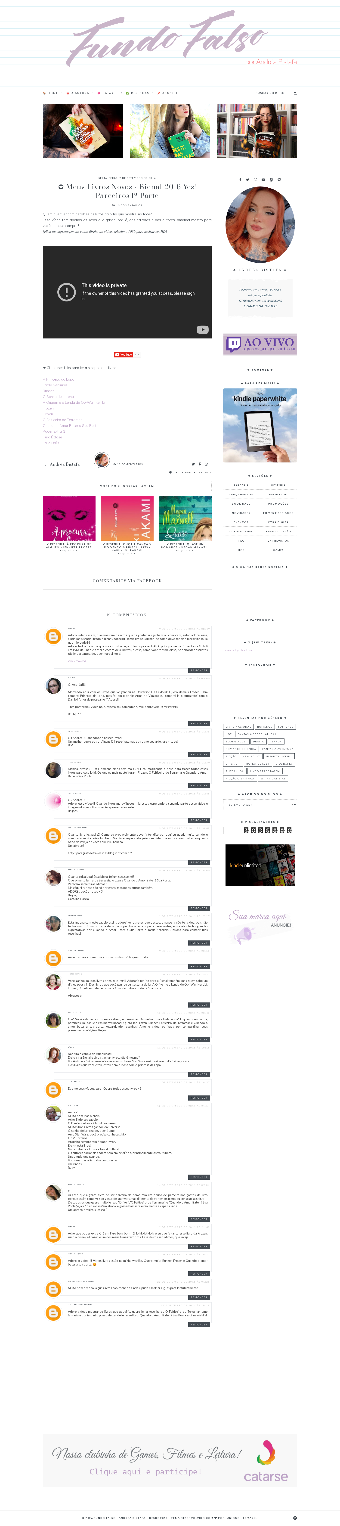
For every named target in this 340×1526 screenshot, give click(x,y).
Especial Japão (278, 531)
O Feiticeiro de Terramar (62, 420)
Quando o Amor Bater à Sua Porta (71, 425)
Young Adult (236, 741)
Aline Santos (74, 731)
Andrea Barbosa (76, 1184)
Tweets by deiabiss (237, 650)
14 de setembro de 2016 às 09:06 (183, 1185)
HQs (241, 550)
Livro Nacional (238, 726)
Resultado (278, 494)
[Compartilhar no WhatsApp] (206, 464)
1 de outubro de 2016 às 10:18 (185, 1305)
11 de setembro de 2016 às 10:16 (183, 1047)
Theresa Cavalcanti (78, 950)
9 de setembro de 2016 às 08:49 (184, 628)
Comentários (129, 205)
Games (278, 550)
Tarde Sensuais (55, 385)
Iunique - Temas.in (242, 1518)
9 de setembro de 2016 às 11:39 (184, 762)
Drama (258, 741)
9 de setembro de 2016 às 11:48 (184, 793)
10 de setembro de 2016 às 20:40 (183, 1012)
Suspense (285, 726)
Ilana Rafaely (74, 762)
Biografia (284, 763)
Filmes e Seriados (278, 513)
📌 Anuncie (167, 92)
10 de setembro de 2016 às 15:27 (183, 974)
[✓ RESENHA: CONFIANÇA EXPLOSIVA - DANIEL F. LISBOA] (257, 131)
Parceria (204, 472)
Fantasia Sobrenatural (257, 734)
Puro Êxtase (52, 437)
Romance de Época (241, 748)
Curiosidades (241, 531)
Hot (229, 734)
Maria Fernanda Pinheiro (80, 1305)
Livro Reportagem (265, 771)
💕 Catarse (107, 92)
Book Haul (184, 472)
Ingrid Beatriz (75, 974)
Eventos (241, 522)
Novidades (241, 513)
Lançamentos (241, 494)
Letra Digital (278, 522)
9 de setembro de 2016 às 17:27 (184, 916)
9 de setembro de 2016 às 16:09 (184, 870)
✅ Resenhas (137, 92)
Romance (264, 726)
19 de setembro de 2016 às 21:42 (183, 1227)
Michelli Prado (75, 915)
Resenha (278, 485)
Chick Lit (233, 763)
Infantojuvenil (279, 756)
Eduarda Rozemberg (78, 827)
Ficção (231, 756)
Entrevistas (278, 540)
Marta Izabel (74, 793)
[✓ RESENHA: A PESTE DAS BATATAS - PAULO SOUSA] (170, 131)
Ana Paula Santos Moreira (81, 1281)
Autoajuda (235, 771)
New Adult (251, 756)
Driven (48, 414)
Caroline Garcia (76, 870)
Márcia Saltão (75, 1012)
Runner (48, 391)
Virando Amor (77, 661)
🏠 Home (50, 92)
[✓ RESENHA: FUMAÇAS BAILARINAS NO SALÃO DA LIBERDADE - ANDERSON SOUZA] (83, 131)
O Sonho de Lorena (58, 396)
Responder (199, 670)
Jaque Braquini (75, 1254)
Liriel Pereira (75, 1081)
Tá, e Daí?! (51, 443)
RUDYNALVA (73, 1105)
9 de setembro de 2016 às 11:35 (184, 731)
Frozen (48, 408)
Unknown (72, 628)
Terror (276, 741)
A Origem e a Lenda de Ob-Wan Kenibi (74, 402)
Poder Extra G (54, 431)
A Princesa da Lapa (58, 379)
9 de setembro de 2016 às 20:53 (184, 950)
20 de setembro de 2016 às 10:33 (183, 1254)
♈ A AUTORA (77, 92)
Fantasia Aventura (278, 748)
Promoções (278, 503)
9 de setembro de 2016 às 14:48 (184, 828)
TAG (241, 540)
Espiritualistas (273, 778)
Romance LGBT (258, 763)
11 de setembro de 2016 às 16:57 (183, 1082)
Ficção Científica (240, 778)
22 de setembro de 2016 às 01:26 (183, 1281)
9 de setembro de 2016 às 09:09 (184, 678)
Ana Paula (73, 678)
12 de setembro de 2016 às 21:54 (183, 1105)
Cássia (71, 1047)
